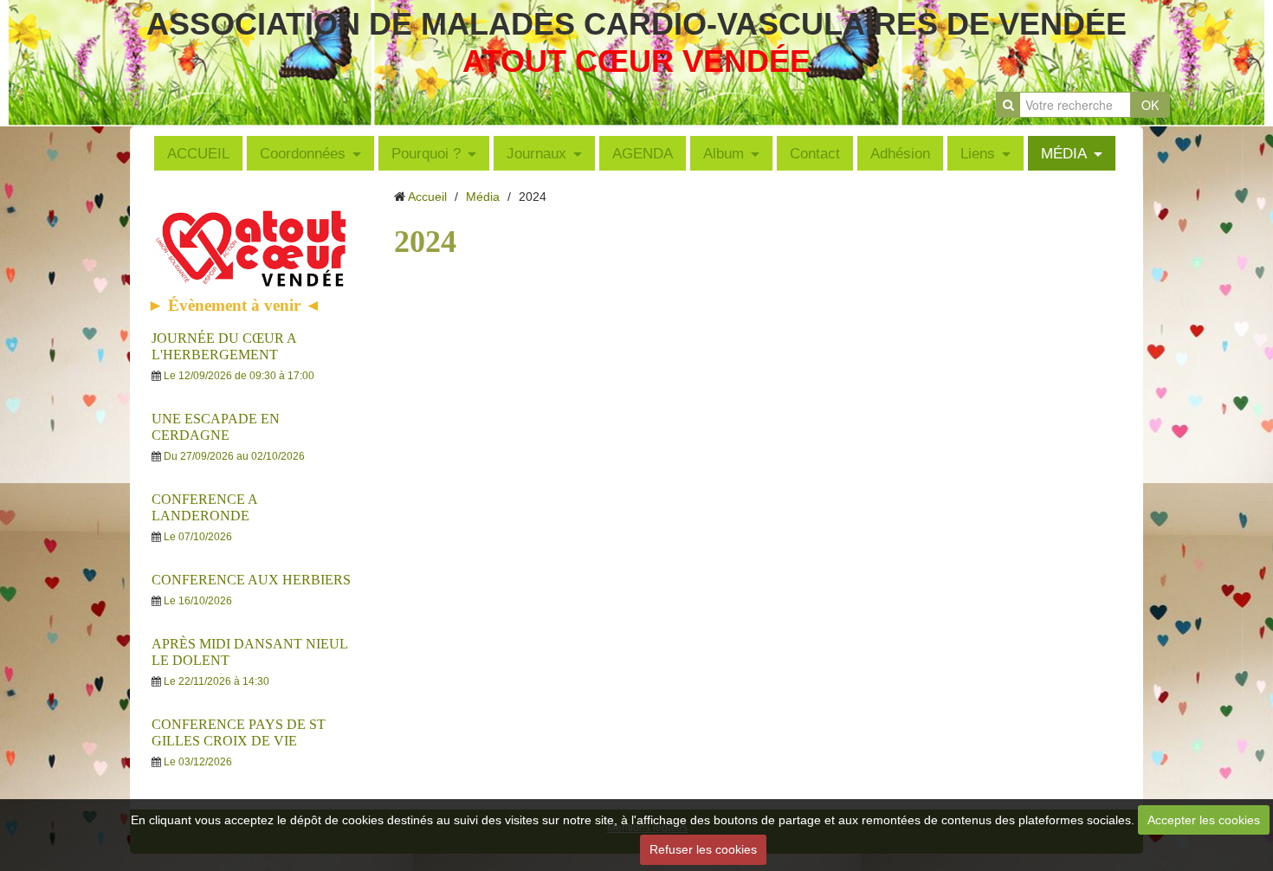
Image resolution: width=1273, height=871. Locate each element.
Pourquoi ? (426, 153)
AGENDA (642, 153)
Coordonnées (303, 153)
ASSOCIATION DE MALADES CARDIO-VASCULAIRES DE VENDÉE (636, 24)
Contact (815, 153)
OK (1150, 104)
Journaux (536, 153)
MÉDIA (1064, 153)
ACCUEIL (198, 153)
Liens (977, 153)
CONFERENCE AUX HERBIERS (251, 579)
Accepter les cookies (1203, 820)
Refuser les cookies (703, 849)
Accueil (427, 196)
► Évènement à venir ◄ (234, 305)
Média (483, 196)
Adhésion (900, 153)
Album (723, 153)
